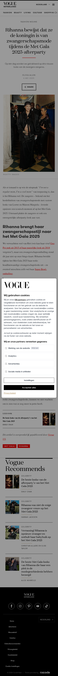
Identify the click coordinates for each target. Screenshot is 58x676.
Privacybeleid (10, 393)
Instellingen (29, 380)
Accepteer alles (29, 387)
